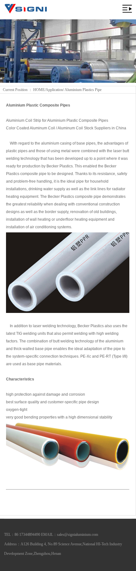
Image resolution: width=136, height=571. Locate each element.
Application (54, 90)
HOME (39, 90)
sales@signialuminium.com (77, 534)
